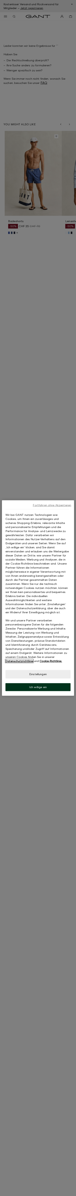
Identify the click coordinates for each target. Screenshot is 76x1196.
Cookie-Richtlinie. (51, 661)
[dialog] (38, 598)
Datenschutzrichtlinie (19, 661)
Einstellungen (38, 674)
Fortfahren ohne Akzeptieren (52, 505)
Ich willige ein (38, 687)
